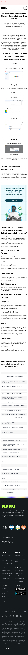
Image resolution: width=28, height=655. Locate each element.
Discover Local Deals (7, 575)
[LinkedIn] (13, 616)
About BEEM (5, 649)
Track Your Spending (7, 573)
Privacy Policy (17, 611)
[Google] (17, 616)
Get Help (4, 593)
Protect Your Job (19, 570)
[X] (6, 616)
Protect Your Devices (20, 575)
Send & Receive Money (7, 560)
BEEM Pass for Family (7, 563)
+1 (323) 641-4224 (6, 539)
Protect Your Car (19, 573)
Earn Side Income (6, 570)
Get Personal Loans (6, 558)
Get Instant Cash (6, 555)
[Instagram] (10, 616)
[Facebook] (3, 616)
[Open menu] (25, 8)
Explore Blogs (5, 591)
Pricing (3, 596)
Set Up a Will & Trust (19, 578)
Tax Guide (4, 599)
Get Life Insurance (19, 581)
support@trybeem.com (7, 537)
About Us (4, 588)
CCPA (25, 611)
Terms (19, 643)
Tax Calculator (5, 601)
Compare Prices (5, 578)
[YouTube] (21, 616)
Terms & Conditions (6, 611)
